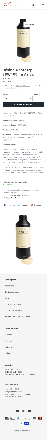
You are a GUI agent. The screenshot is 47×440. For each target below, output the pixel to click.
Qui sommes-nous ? (13, 304)
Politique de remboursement (17, 317)
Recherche (9, 286)
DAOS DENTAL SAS (26, 431)
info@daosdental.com (11, 198)
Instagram (9, 347)
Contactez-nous (12, 292)
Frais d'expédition (23, 85)
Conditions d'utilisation (15, 310)
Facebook (9, 335)
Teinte (5, 94)
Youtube (8, 341)
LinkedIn (8, 353)
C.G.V (7, 298)
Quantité (37, 94)
